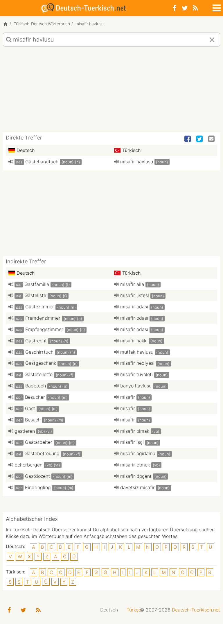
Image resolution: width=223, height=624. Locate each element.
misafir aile (132, 284)
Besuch (33, 420)
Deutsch (109, 610)
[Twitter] (184, 8)
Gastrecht (36, 341)
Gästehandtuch (41, 162)
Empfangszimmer (44, 329)
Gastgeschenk (40, 363)
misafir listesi (134, 295)
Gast (30, 408)
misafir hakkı (134, 341)
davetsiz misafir (137, 487)
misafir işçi (132, 442)
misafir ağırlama (137, 453)
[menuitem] (109, 610)
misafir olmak (134, 431)
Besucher (35, 397)
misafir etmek (135, 465)
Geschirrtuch (39, 352)
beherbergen (28, 465)
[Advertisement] (111, 91)
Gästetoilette (38, 374)
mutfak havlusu (136, 352)
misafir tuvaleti (136, 374)
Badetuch (35, 386)
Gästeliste (35, 295)
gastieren (25, 431)
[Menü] (216, 7)
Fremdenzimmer (42, 318)
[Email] (212, 139)
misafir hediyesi (137, 363)
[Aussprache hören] (11, 161)
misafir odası (134, 307)
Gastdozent (37, 476)
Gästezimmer (39, 307)
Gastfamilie (36, 284)
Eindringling (38, 487)
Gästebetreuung (42, 453)
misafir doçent (136, 476)
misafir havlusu (136, 162)
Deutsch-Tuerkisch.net (196, 610)
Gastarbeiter (38, 442)
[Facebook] (174, 8)
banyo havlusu (136, 386)
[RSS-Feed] (195, 8)
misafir (127, 397)
